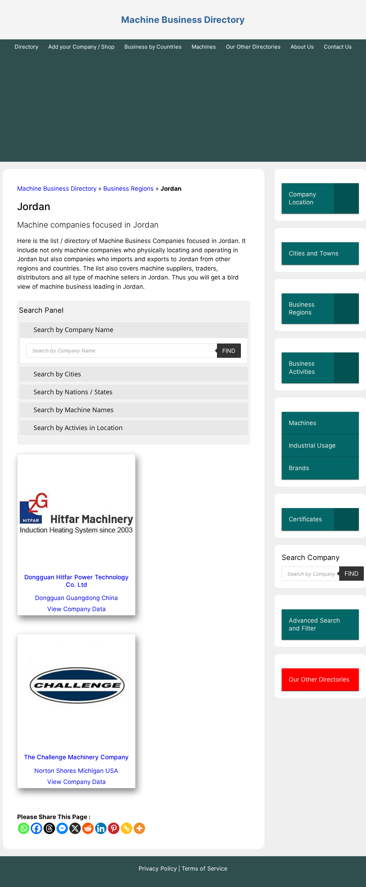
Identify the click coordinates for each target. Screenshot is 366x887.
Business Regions (128, 188)
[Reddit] (88, 828)
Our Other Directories (253, 46)
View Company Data (76, 609)
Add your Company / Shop (81, 46)
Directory (26, 46)
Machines (204, 46)
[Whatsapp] (23, 828)
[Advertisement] (183, 108)
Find (229, 350)
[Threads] (49, 828)
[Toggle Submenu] (346, 198)
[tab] (133, 329)
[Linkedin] (101, 828)
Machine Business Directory (183, 19)
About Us (302, 46)
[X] (75, 828)
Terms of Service (204, 868)
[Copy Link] (126, 828)
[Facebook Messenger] (62, 828)
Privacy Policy (158, 868)
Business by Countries (153, 46)
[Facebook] (36, 828)
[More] (139, 828)
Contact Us (338, 46)
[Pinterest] (113, 828)
